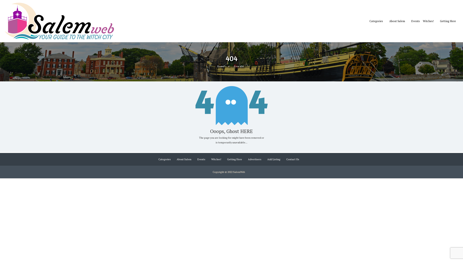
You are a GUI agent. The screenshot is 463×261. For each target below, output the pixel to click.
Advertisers (254, 159)
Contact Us (292, 159)
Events (415, 21)
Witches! (428, 21)
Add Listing (273, 159)
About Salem (397, 21)
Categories (376, 21)
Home (220, 66)
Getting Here (448, 21)
